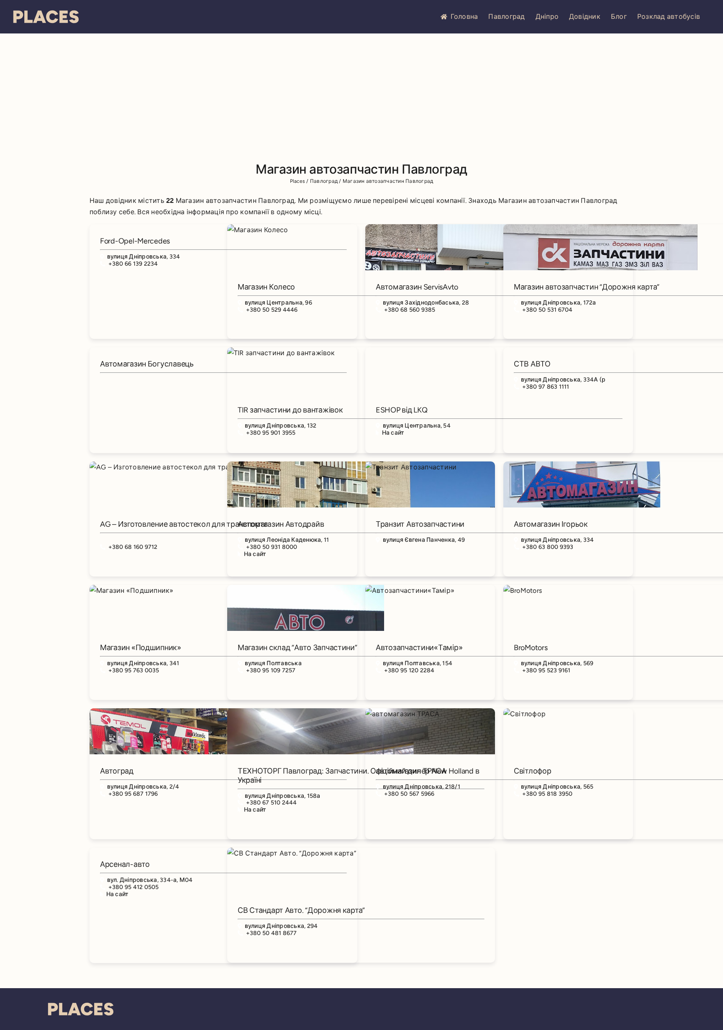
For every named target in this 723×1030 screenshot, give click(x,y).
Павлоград (506, 16)
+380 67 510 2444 (271, 802)
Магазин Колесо (266, 287)
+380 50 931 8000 (271, 547)
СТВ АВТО (532, 364)
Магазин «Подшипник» (140, 647)
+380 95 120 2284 (409, 670)
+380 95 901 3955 (271, 432)
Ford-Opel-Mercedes (135, 241)
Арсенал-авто (125, 864)
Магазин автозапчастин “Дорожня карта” (586, 287)
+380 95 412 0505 (133, 887)
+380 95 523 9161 (546, 670)
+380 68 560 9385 (410, 309)
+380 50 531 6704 (547, 309)
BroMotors (531, 647)
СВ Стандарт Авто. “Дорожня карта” (301, 910)
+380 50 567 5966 (409, 793)
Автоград (116, 771)
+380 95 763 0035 (133, 670)
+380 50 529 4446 (272, 309)
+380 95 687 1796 (133, 793)
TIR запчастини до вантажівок (290, 410)
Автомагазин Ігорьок (551, 524)
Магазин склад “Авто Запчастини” (297, 647)
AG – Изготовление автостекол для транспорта (183, 524)
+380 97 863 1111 (545, 386)
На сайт (393, 432)
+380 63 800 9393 (548, 547)
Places (297, 181)
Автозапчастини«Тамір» (419, 647)
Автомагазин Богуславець (147, 364)
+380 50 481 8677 (271, 933)
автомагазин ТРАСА (411, 771)
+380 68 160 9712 (133, 547)
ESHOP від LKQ (402, 410)
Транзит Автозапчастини (420, 524)
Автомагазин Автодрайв (281, 524)
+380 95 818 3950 (547, 793)
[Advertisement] (361, 96)
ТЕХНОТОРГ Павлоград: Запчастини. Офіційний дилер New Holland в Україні (358, 775)
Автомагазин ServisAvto (417, 287)
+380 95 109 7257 (271, 670)
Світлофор (532, 771)
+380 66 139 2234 (133, 263)
